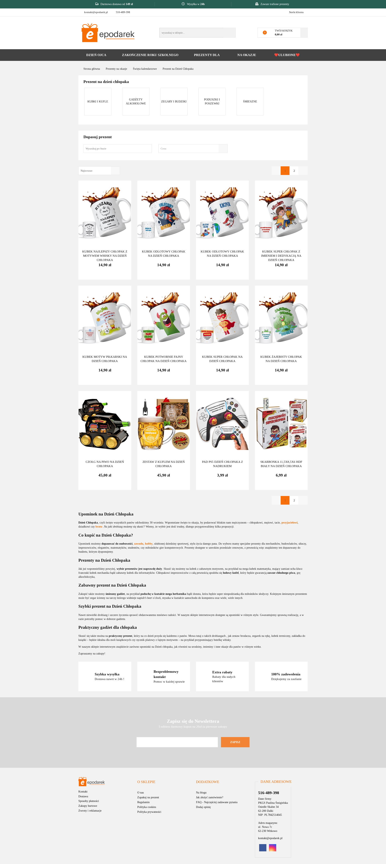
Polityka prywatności (149, 811)
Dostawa (83, 796)
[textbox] (189, 148)
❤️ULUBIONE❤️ (287, 55)
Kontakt (82, 791)
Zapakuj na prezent (148, 797)
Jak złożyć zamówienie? (209, 797)
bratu (99, 526)
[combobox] (192, 148)
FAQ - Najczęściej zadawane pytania (216, 802)
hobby (149, 543)
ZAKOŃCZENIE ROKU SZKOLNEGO (150, 55)
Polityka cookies (146, 807)
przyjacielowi (289, 522)
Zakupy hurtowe (87, 805)
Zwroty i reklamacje (90, 810)
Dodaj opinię (203, 807)
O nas (140, 792)
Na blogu (201, 792)
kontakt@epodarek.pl (96, 12)
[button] (146, 782)
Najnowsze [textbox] (86, 170)
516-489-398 (123, 12)
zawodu (138, 543)
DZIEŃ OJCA (96, 55)
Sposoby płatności (88, 801)
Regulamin (143, 802)
